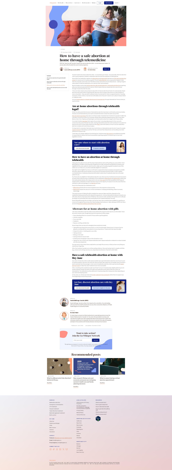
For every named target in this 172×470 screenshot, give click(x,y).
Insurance (52, 431)
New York (79, 423)
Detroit (78, 448)
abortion (93, 183)
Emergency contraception (56, 404)
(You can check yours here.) (79, 115)
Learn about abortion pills (82, 148)
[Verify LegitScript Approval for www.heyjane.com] (98, 418)
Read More (49, 382)
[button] (61, 3)
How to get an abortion (102, 404)
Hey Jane (102, 180)
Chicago (79, 446)
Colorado (79, 427)
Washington (80, 429)
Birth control (52, 415)
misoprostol (104, 78)
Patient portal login (54, 423)
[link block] (61, 69)
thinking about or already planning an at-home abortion (90, 99)
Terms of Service (81, 414)
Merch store (52, 427)
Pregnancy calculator (98, 148)
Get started (109, 2)
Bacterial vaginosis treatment (57, 413)
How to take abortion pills (102, 406)
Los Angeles (80, 450)
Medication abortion (54, 402)
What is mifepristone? (101, 412)
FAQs (50, 425)
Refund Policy (80, 412)
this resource (110, 133)
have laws (84, 121)
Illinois (78, 435)
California (79, 421)
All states (79, 437)
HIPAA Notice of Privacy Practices (83, 403)
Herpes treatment (54, 408)
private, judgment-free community (100, 274)
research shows (76, 129)
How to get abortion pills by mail (103, 409)
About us (51, 421)
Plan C (98, 124)
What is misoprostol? (101, 414)
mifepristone (95, 78)
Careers (51, 429)
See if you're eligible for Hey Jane (101, 288)
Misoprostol (76, 189)
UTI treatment (53, 406)
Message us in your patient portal (63, 438)
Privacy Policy (80, 410)
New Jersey (80, 425)
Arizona (79, 433)
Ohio (78, 431)
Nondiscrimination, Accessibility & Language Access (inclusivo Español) (83, 407)
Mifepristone (76, 187)
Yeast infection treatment (56, 411)
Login (99, 2)
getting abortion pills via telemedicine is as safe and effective (103, 85)
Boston (78, 444)
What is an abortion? (101, 402)
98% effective (102, 80)
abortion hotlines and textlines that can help (89, 203)
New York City (80, 452)
